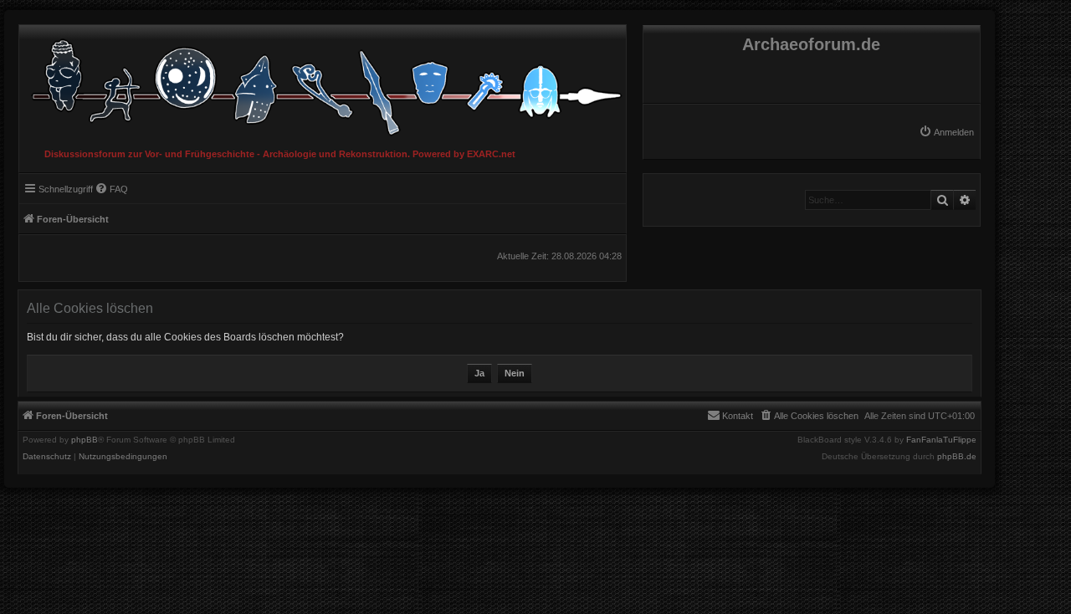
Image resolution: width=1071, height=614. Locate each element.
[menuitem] (946, 132)
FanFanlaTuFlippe (941, 440)
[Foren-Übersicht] (322, 83)
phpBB (84, 440)
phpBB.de (956, 457)
